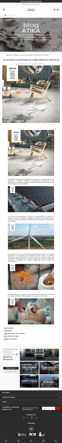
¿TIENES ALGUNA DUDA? (11, 339)
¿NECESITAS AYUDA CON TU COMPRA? (14, 333)
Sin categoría (16, 55)
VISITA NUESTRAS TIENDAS (11, 336)
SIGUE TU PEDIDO (9, 328)
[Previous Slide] (1, 1)
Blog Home (9, 55)
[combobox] (31, 15)
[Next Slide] (61, 1)
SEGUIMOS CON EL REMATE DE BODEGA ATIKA (31, 1)
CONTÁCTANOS (8, 331)
